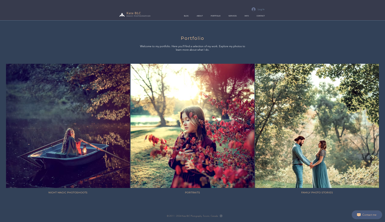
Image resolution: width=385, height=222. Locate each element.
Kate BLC (133, 13)
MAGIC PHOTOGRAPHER (138, 16)
